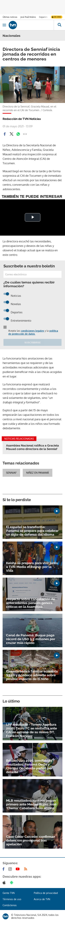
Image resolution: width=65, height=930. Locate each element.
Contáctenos (10, 905)
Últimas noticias (10, 17)
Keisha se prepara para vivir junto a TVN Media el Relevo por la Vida (32, 566)
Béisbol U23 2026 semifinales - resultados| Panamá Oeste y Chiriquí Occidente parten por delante (30, 766)
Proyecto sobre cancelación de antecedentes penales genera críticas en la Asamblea (30, 603)
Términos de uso (12, 899)
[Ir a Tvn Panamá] (31, 25)
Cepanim (43, 17)
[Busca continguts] (59, 25)
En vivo (57, 17)
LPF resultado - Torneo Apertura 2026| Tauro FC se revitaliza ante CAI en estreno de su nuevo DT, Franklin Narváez (31, 730)
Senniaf (11, 472)
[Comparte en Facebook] (4, 134)
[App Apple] (5, 882)
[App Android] (12, 882)
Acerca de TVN (42, 899)
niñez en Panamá (37, 472)
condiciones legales (32, 330)
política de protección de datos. (33, 332)
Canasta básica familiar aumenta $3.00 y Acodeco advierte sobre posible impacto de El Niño (32, 675)
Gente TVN (9, 892)
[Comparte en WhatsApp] (18, 134)
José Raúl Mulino (28, 17)
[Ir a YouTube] (18, 869)
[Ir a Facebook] (4, 869)
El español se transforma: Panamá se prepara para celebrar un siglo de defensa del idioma (32, 530)
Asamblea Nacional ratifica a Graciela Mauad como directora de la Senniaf (32, 447)
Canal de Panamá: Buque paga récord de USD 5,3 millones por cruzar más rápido (30, 639)
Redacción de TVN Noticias (22, 119)
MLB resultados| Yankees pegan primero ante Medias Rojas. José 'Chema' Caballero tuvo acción (31, 804)
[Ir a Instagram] (10, 869)
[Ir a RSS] (26, 869)
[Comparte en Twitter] (11, 134)
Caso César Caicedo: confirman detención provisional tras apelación (30, 840)
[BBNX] (5, 916)
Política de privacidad (46, 892)
